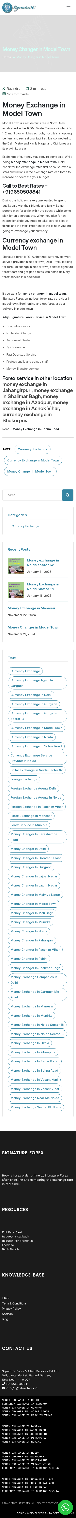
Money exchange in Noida (20, 1452)
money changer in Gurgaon (31, 867)
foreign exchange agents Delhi (34, 788)
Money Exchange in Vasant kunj (34, 1079)
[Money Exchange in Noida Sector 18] (16, 590)
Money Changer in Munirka (30, 922)
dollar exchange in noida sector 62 (37, 770)
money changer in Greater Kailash (36, 858)
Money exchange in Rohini (21, 1441)
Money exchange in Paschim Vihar (27, 1415)
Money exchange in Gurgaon (22, 1407)
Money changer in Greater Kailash (28, 1483)
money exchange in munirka (31, 1016)
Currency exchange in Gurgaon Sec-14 (30, 1491)
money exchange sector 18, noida (36, 1107)
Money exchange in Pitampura (24, 1437)
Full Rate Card (12, 1232)
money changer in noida (29, 931)
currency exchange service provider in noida (31, 758)
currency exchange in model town (33, 460)
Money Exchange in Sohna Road (34, 1070)
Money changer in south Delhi (24, 1433)
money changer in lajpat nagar (34, 876)
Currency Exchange (32, 449)
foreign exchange (24, 779)
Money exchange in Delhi (20, 1399)
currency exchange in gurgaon (34, 704)
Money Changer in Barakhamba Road (34, 837)
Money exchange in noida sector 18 (37, 1025)
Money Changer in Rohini (29, 959)
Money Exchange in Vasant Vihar (35, 1089)
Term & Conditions (14, 1303)
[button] (68, 7)
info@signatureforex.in (21, 1388)
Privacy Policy (11, 1308)
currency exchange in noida (32, 737)
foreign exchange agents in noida (36, 797)
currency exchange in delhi (31, 695)
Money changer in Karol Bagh (24, 1430)
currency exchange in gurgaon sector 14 (34, 716)
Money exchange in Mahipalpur (24, 1460)
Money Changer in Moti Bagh (32, 913)
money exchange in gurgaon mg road (35, 994)
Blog (5, 1319)
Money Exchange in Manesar (32, 608)
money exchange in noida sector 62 (37, 1034)
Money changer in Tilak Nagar (24, 1487)
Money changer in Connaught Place (28, 1479)
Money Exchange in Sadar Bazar (35, 1061)
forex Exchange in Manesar (31, 816)
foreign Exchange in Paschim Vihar (37, 807)
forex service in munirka (29, 825)
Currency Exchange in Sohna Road (36, 746)
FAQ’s (6, 1298)
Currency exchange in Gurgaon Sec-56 (30, 1467)
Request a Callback (15, 1236)
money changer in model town (30, 471)
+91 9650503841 (16, 1383)
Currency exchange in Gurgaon (24, 1403)
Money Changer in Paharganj (32, 940)
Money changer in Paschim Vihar (35, 949)
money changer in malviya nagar (35, 895)
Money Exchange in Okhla (30, 1043)
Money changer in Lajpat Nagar (25, 1411)
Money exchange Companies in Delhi (34, 979)
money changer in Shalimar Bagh (35, 968)
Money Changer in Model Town (33, 627)
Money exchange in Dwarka (21, 1426)
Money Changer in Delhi (28, 849)
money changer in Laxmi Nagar (34, 885)
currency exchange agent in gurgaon (32, 683)
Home (6, 57)
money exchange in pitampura (33, 1052)
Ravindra (13, 89)
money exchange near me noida (35, 1098)
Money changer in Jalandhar (23, 1456)
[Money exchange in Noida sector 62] (16, 566)
